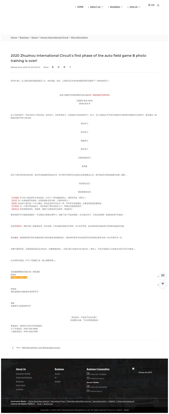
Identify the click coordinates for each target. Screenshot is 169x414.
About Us (95, 7)
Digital (57, 381)
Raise (126, 410)
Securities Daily (99, 401)
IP (56, 377)
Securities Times (58, 401)
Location (19, 389)
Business (115, 7)
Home (80, 7)
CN (152, 5)
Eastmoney (48, 404)
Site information (79, 37)
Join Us (134, 7)
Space (34, 37)
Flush (39, 404)
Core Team (20, 385)
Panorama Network (125, 401)
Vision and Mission (24, 377)
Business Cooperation (98, 369)
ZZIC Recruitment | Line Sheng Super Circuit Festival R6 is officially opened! (42, 348)
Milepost (20, 381)
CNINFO (111, 401)
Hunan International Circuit (54, 37)
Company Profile (23, 374)
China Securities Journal (38, 401)
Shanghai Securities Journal (79, 401)
